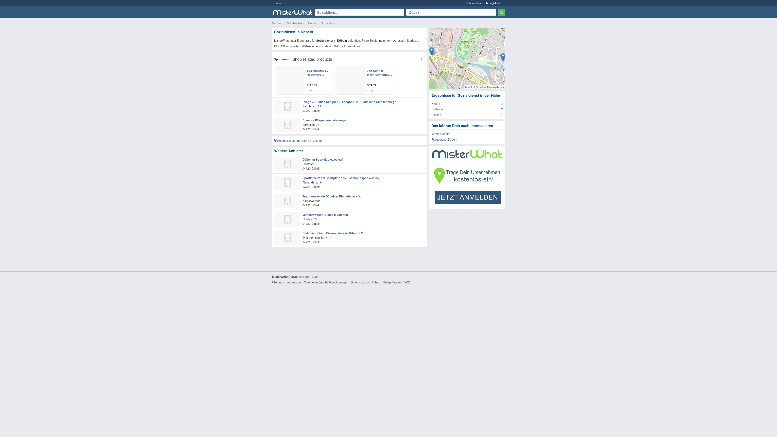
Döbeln (312, 23)
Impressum (294, 282)
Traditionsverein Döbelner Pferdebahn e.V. (332, 196)
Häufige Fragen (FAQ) (396, 282)
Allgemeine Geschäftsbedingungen (326, 282)
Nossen (436, 115)
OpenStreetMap (483, 87)
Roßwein (437, 109)
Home (278, 3)
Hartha (435, 103)
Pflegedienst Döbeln (444, 139)
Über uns (278, 282)
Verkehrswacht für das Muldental (325, 215)
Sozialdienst (328, 23)
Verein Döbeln (440, 134)
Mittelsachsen (296, 23)
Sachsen (277, 23)
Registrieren (495, 3)
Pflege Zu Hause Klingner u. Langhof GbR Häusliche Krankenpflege (349, 102)
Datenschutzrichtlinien (365, 282)
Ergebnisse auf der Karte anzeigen (299, 141)
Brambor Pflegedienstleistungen (325, 120)
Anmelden (474, 3)
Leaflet (468, 87)
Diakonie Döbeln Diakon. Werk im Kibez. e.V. (333, 233)
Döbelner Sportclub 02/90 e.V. (323, 159)
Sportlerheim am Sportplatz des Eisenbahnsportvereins (341, 178)
